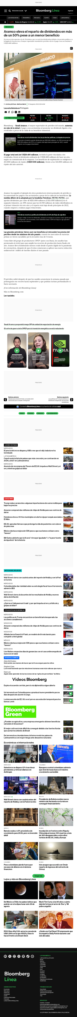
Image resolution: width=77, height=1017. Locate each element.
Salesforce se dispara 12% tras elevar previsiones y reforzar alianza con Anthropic (19, 769)
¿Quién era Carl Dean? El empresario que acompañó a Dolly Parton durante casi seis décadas (56, 933)
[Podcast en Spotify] (32, 956)
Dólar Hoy (6, 992)
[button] (71, 48)
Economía (6, 989)
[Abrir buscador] (9, 11)
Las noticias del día (52, 413)
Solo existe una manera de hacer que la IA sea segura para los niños (29, 663)
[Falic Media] (70, 13)
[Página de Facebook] (5, 956)
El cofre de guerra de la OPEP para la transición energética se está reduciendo (34, 328)
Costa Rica (43, 976)
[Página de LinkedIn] (23, 956)
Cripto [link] (55, 17)
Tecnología (43, 994)
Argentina (42, 963)
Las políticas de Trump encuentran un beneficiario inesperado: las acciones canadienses (58, 400)
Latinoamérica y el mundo (47, 958)
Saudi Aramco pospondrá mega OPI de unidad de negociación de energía (32, 324)
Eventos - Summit (45, 1002)
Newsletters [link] (26, 17)
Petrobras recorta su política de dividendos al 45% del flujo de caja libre (42, 215)
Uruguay (42, 974)
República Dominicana (46, 979)
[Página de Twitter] (9, 956)
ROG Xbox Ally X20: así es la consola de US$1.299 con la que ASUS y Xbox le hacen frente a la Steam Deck (20, 933)
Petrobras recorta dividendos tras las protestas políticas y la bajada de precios (44, 137)
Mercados (7, 991)
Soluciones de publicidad (47, 1009)
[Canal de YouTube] (14, 956)
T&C (41, 996)
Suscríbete (43, 989)
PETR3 (55, 198)
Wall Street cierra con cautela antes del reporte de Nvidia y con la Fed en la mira (20, 800)
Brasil (41, 959)
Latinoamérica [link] (65, 17)
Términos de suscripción (46, 992)
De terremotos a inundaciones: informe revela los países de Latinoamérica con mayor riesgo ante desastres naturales (28, 736)
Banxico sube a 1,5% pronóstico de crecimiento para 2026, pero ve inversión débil (21, 833)
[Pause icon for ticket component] (5, 22)
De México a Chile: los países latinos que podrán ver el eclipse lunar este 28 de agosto (20, 904)
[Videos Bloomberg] (38, 679)
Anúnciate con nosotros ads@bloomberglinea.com (54, 1006)
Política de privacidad (46, 991)
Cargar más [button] (38, 876)
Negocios (8, 27)
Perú (41, 969)
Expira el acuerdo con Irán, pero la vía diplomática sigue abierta (29, 685)
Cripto (5, 996)
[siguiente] (71, 399)
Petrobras (30, 413)
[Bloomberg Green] (38, 711)
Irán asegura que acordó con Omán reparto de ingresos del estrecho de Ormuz (53, 867)
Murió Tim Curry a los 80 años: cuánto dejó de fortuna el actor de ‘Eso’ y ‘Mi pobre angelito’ (54, 904)
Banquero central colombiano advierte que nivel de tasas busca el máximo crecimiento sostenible (55, 769)
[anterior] (5, 399)
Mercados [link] (37, 17)
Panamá (42, 972)
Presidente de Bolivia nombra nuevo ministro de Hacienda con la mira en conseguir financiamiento (54, 801)
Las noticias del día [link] (13, 17)
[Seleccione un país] (25, 11)
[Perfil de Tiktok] (27, 956)
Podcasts (6, 999)
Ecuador (42, 971)
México (42, 961)
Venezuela (43, 966)
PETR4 (61, 198)
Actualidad (7, 994)
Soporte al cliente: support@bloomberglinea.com (53, 1007)
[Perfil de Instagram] (18, 956)
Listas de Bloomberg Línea (11, 1000)
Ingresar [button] (70, 11)
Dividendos (40, 413)
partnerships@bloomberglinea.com (50, 1004)
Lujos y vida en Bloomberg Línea (20, 879)
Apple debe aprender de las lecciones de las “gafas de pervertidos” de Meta (32, 674)
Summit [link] (46, 17)
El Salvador (43, 977)
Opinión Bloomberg (11, 658)
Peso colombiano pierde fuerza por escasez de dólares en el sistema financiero (18, 867)
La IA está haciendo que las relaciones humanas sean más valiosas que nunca (33, 668)
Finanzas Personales (9, 997)
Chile (41, 967)
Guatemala (43, 981)
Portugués (24, 108)
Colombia (42, 964)
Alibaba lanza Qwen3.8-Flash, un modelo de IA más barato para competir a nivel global (21, 399)
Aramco (22, 413)
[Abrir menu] (5, 11)
